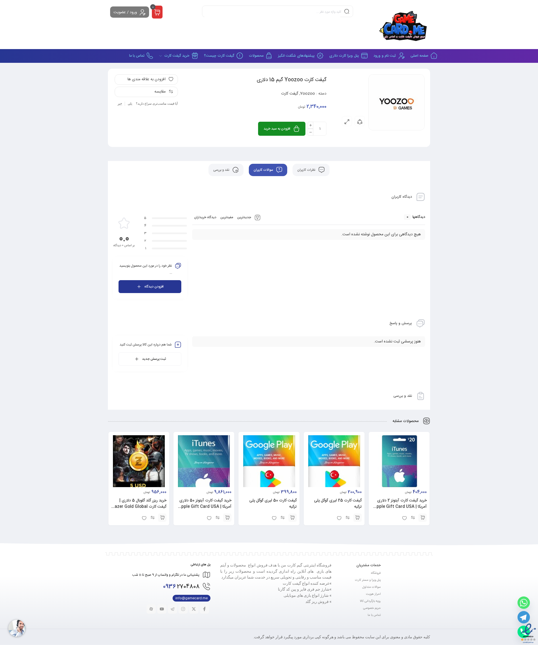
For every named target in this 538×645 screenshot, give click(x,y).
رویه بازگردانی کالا (370, 601)
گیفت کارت (289, 93)
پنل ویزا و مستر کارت (368, 580)
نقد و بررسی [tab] (221, 170)
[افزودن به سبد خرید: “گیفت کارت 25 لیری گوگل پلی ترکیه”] (357, 517)
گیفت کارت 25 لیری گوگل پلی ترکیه (338, 503)
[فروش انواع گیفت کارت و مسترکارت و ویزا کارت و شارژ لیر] (404, 24)
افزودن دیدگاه (154, 286)
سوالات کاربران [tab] (264, 170)
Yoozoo (307, 93)
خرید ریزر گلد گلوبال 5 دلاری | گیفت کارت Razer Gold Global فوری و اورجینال (139, 506)
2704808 (181, 586)
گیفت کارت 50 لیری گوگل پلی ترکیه (273, 503)
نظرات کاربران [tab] (306, 170)
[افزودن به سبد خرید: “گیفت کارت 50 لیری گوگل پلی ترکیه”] (292, 517)
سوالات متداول (371, 587)
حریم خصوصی (372, 608)
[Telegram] (524, 617)
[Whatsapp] (524, 602)
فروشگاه (376, 573)
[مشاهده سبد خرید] (157, 12)
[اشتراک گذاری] (360, 121)
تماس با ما (374, 615)
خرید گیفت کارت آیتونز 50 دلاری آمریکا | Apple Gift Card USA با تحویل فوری (204, 506)
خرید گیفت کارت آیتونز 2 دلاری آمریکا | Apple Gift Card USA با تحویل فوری (400, 506)
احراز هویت (373, 594)
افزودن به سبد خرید (277, 129)
